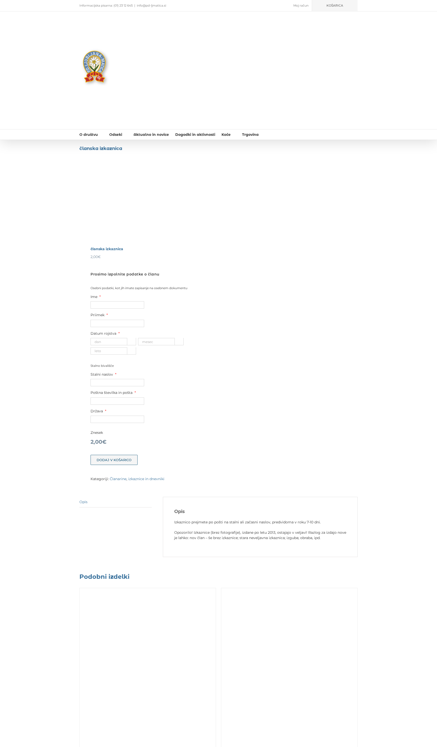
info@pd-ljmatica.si (151, 5)
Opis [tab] (83, 502)
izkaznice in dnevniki (146, 479)
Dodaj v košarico (114, 460)
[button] (266, 135)
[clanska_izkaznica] (146, 203)
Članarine (118, 479)
